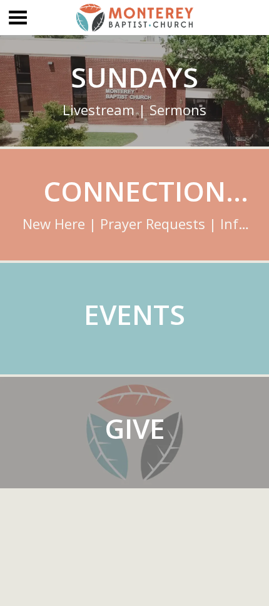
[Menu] (18, 18)
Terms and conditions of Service (135, 538)
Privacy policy (135, 586)
